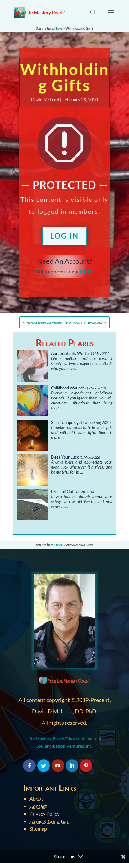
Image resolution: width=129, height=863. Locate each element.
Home (58, 28)
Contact (38, 806)
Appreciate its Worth (70, 353)
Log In (64, 235)
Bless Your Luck (65, 456)
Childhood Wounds (68, 387)
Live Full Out (62, 491)
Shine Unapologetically (71, 422)
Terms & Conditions (50, 821)
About (36, 798)
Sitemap (38, 829)
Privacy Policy (44, 813)
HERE (86, 271)
